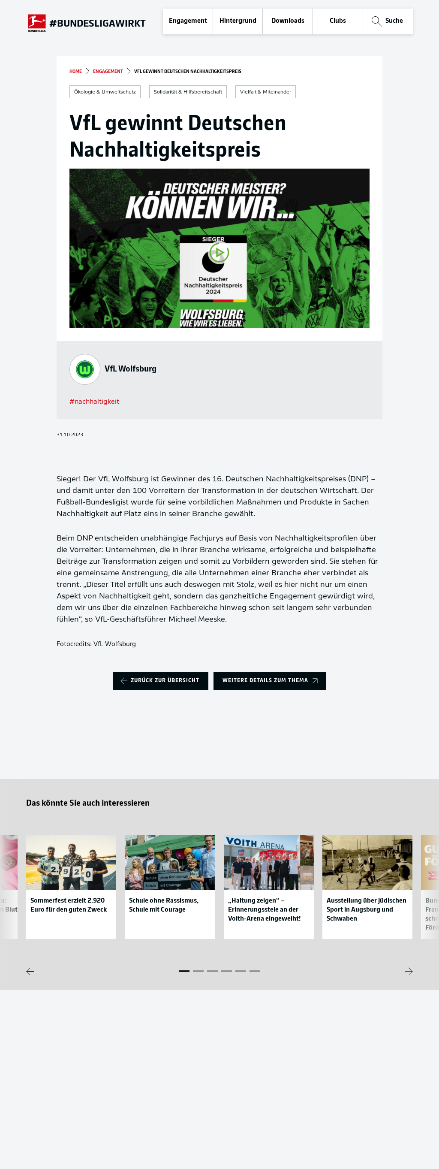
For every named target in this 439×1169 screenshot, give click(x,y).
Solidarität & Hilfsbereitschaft (188, 92)
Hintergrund (238, 21)
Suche (394, 21)
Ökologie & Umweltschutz (105, 92)
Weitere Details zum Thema (265, 680)
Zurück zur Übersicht (165, 680)
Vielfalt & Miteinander (265, 92)
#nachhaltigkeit (94, 402)
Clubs (338, 21)
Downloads (287, 21)
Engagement (188, 21)
